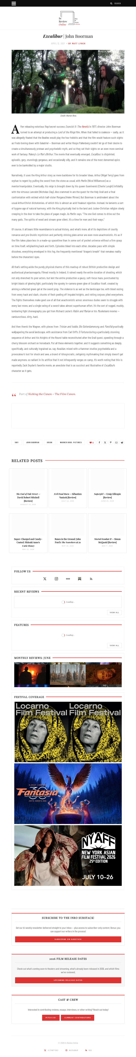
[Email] (116, 442)
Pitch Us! (51, 1018)
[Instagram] (56, 579)
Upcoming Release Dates (68, 980)
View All (114, 612)
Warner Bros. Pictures (71, 442)
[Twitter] (104, 442)
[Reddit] (121, 442)
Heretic (85, 126)
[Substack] (80, 579)
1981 (17, 442)
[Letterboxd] (68, 579)
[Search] (111, 3)
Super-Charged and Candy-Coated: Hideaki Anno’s (28, 542)
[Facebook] (99, 442)
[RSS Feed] (91, 579)
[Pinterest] (110, 442)
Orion (49, 442)
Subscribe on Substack (68, 939)
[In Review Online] (68, 18)
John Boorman (32, 442)
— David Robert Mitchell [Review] (28, 497)
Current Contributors (77, 1018)
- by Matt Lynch (76, 43)
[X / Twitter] (45, 579)
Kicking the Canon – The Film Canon (51, 394)
